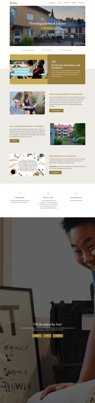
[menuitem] (52, 3)
